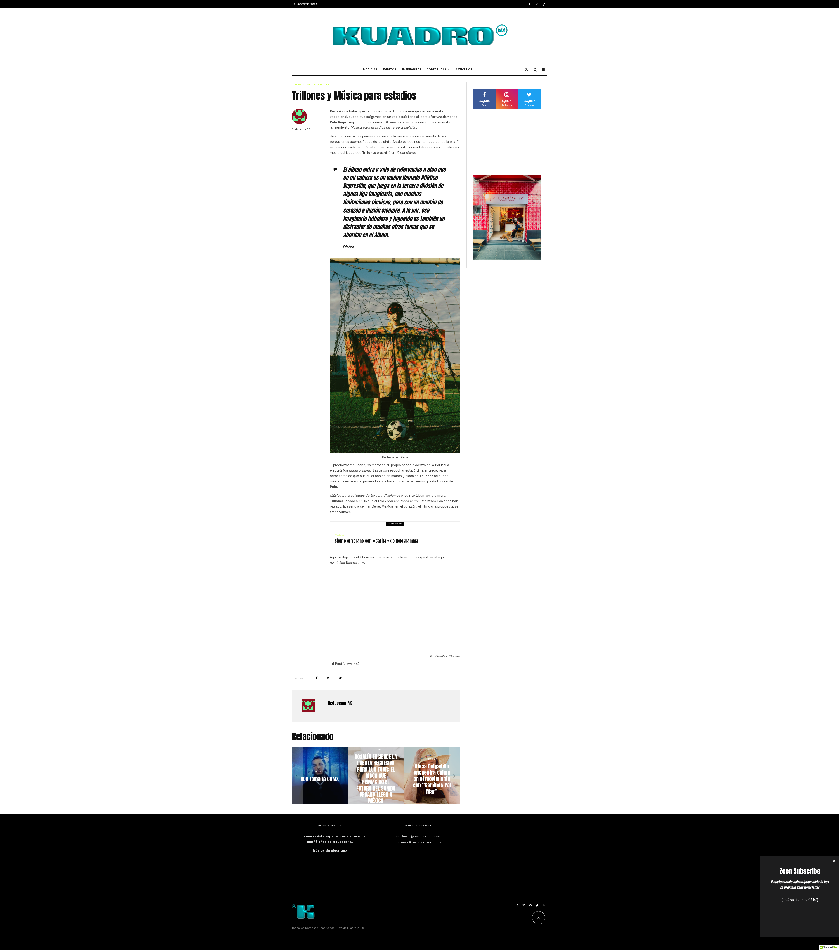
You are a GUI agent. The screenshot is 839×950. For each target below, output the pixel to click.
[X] (529, 4)
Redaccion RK (301, 129)
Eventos (389, 69)
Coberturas (436, 69)
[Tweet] (328, 678)
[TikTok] (543, 4)
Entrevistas (411, 69)
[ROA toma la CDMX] (432, 775)
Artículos (463, 69)
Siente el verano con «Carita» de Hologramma (376, 540)
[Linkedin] (544, 905)
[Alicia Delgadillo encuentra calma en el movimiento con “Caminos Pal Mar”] (320, 775)
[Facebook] (523, 4)
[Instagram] (536, 4)
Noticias (370, 69)
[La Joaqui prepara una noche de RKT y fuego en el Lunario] (376, 775)
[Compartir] (317, 678)
